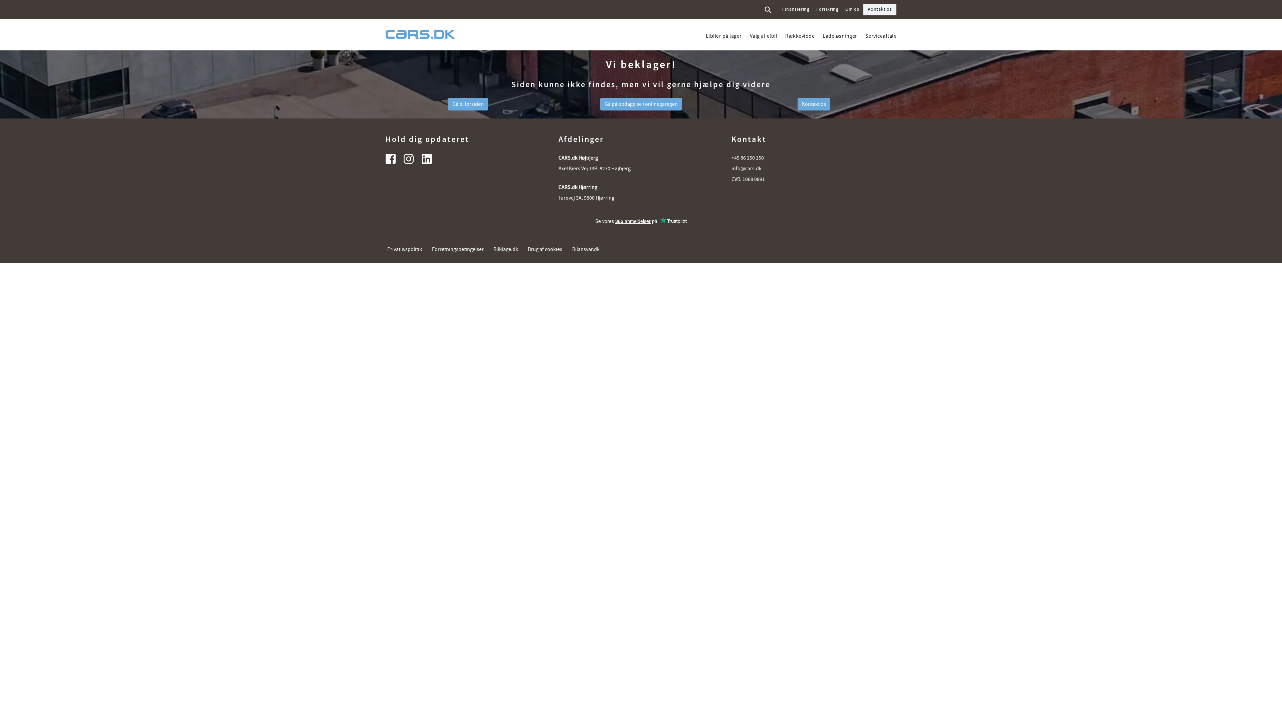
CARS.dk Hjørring (578, 187)
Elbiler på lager (724, 36)
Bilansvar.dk (586, 249)
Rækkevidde (800, 36)
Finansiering (796, 9)
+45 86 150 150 (747, 158)
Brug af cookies (545, 249)
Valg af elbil (764, 36)
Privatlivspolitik (404, 249)
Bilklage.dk (505, 249)
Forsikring (827, 9)
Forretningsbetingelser (458, 249)
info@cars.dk (746, 168)
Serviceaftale (881, 36)
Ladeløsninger (840, 36)
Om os (852, 9)
